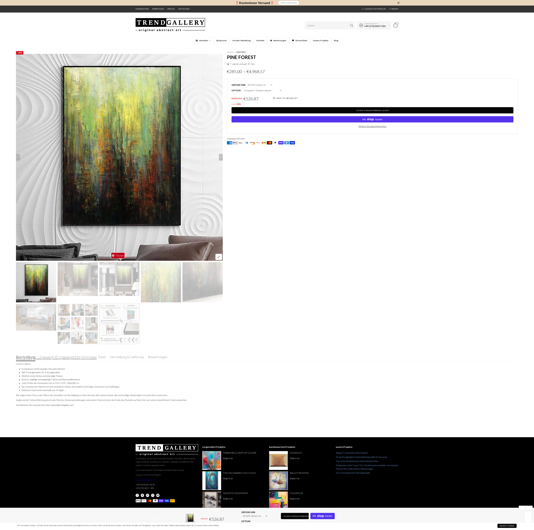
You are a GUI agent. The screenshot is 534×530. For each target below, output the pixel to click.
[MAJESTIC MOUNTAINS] (211, 500)
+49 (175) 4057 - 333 (145, 488)
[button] (18, 157)
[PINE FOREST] (36, 317)
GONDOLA (295, 452)
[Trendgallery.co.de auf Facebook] (137, 495)
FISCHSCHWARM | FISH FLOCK (239, 473)
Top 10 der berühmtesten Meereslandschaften (357, 461)
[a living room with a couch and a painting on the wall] (119, 157)
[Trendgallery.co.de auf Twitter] (142, 495)
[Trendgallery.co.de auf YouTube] (158, 495)
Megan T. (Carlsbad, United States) (352, 453)
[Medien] (218, 257)
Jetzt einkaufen (288, 3)
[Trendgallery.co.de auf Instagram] (152, 495)
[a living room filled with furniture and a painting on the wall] (119, 279)
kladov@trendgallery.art (145, 480)
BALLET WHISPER (299, 473)
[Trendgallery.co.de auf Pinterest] (147, 495)
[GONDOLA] (278, 460)
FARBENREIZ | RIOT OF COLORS (239, 452)
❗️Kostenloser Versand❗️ (254, 3)
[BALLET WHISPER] (278, 480)
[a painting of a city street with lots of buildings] (202, 282)
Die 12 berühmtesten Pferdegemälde (353, 473)
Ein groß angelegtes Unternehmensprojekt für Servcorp (361, 457)
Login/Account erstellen (375, 9)
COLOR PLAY (296, 493)
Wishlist (394, 9)
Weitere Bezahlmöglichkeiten (372, 126)
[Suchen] (351, 25)
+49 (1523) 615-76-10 (145, 484)
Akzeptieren (507, 526)
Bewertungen (158, 9)
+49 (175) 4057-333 (374, 26)
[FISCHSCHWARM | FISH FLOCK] (211, 480)
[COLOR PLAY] (278, 500)
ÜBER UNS (171, 9)
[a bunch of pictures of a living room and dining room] (78, 324)
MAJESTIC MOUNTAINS (235, 493)
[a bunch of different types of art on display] (119, 324)
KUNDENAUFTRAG (142, 9)
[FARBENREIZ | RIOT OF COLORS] (211, 460)
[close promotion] (398, 3)
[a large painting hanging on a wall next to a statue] (78, 279)
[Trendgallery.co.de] (170, 25)
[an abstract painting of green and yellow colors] (161, 282)
